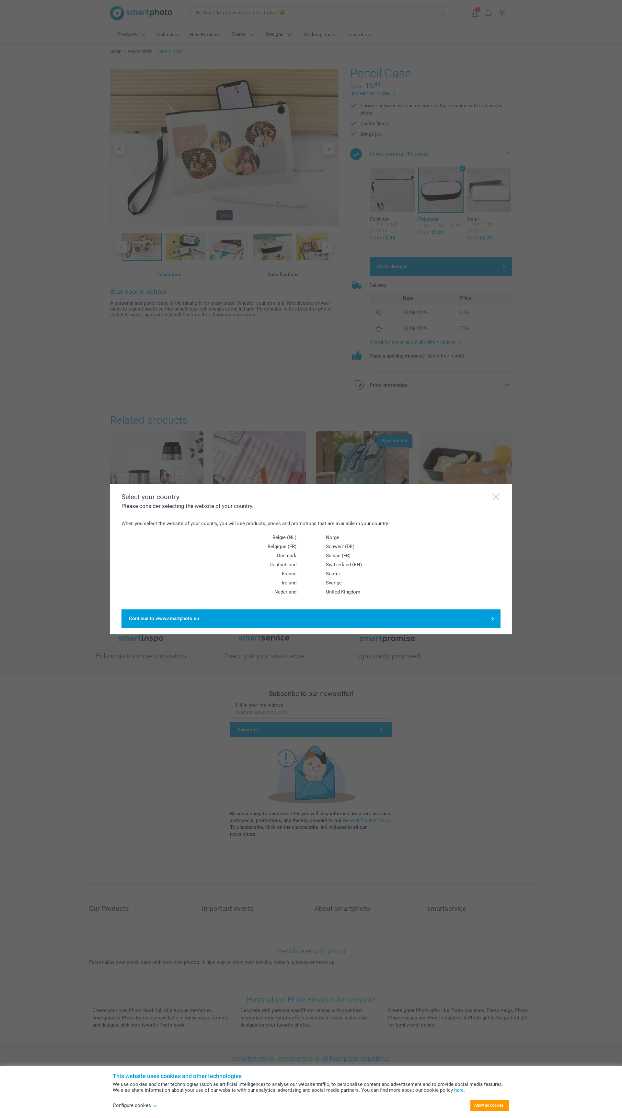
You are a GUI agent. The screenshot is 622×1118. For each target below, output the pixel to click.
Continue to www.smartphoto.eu (164, 618)
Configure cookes (132, 1105)
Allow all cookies (488, 1105)
